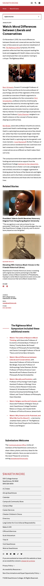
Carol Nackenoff (20, 142)
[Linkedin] (7, 287)
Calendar (6, 497)
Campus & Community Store (13, 502)
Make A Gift (7, 527)
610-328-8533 (7, 308)
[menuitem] (32, 3)
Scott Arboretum (9, 535)
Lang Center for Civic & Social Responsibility (19, 523)
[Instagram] (4, 554)
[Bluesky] (21, 554)
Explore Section (9, 16)
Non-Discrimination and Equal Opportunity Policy (21, 573)
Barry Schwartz (8, 87)
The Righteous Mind (12, 48)
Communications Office (17, 445)
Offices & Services (9, 531)
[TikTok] (17, 554)
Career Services (8, 510)
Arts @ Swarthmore (10, 493)
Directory (6, 518)
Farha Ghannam (23, 114)
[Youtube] (14, 554)
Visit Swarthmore (9, 544)
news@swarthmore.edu (19, 458)
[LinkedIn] (10, 554)
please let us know (28, 561)
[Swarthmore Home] (14, 474)
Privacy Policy (8, 566)
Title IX (5, 540)
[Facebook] (3, 287)
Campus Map (8, 506)
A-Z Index (6, 489)
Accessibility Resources (12, 569)
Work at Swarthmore (10, 548)
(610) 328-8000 (8, 484)
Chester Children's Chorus (12, 514)
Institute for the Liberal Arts (28, 164)
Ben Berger (6, 126)
